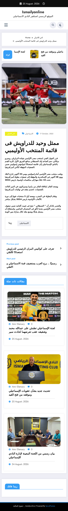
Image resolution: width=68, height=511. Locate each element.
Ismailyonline (33, 12)
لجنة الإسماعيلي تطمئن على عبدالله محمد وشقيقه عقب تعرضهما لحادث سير (32, 330)
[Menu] (6, 25)
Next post (11, 258)
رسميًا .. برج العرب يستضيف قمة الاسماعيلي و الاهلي (32, 265)
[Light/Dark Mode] (60, 25)
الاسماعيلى (29, 133)
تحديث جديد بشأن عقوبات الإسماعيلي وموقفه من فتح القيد (29, 392)
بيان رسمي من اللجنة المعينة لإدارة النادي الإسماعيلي (32, 455)
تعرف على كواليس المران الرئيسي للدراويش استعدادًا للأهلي (30, 250)
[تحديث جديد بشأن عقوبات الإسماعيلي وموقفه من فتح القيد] (34, 368)
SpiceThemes (50, 506)
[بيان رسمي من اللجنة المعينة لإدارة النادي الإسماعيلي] (34, 431)
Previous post (13, 244)
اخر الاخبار (11, 133)
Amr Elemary (18, 324)
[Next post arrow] (60, 265)
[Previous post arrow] (60, 248)
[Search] (53, 25)
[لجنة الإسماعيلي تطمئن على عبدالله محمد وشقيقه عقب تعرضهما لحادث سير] (34, 306)
